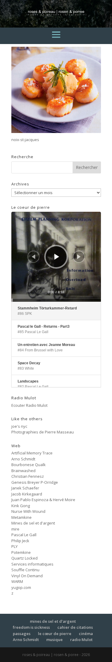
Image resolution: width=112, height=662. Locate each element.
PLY (14, 546)
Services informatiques (32, 564)
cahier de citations (75, 627)
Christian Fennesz (27, 476)
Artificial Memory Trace (32, 453)
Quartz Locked (24, 558)
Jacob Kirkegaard (26, 494)
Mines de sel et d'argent (33, 523)
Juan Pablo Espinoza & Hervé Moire (43, 499)
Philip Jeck (20, 540)
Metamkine (21, 517)
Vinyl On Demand (27, 575)
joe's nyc (19, 426)
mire (15, 529)
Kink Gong (20, 505)
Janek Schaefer (25, 488)
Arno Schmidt (23, 459)
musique (54, 639)
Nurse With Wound (28, 511)
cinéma (86, 633)
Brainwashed (23, 470)
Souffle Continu (25, 569)
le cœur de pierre (54, 633)
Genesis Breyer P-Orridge (34, 482)
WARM (17, 581)
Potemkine (21, 552)
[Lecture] (56, 257)
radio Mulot (81, 639)
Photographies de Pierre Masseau (42, 432)
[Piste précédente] (33, 256)
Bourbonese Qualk (28, 464)
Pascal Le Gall (23, 534)
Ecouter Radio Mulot (29, 405)
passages (21, 633)
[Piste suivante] (79, 256)
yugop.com (21, 587)
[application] (56, 257)
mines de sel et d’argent (53, 621)
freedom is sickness (31, 627)
